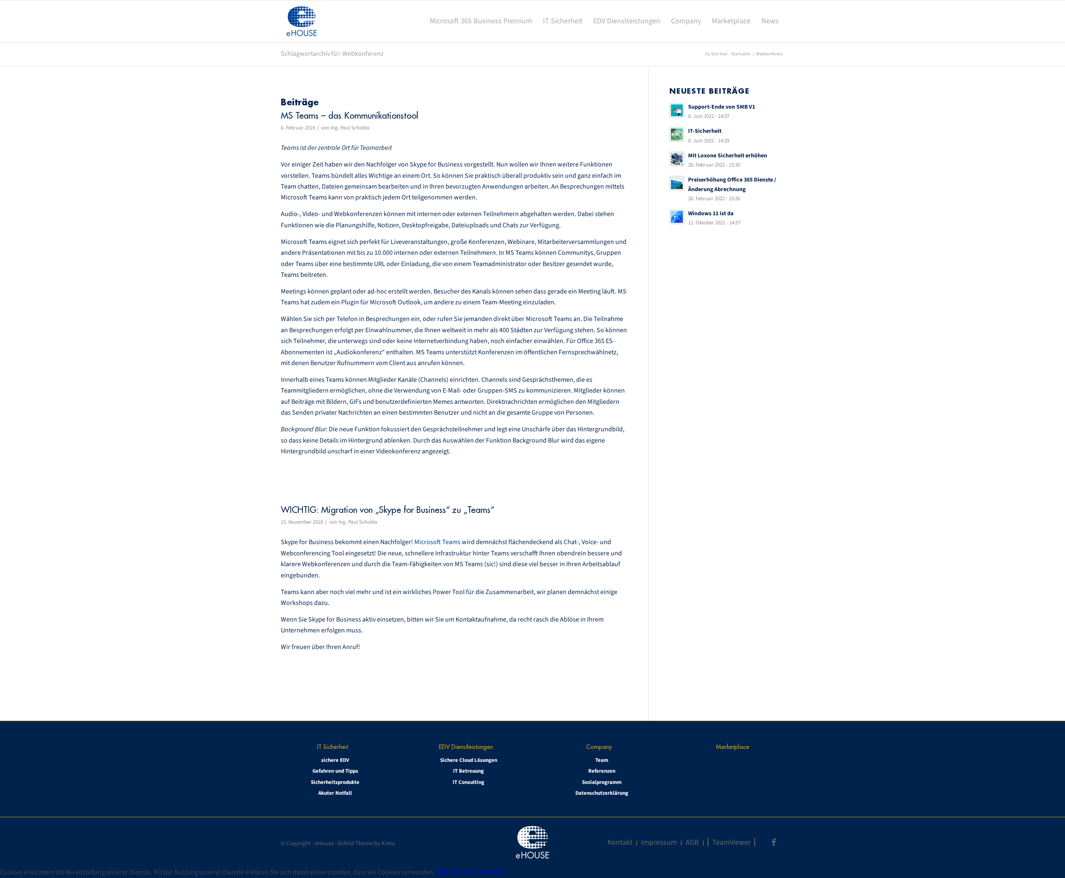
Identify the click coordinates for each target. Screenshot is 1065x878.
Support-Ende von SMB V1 (721, 107)
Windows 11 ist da (710, 213)
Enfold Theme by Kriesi (366, 843)
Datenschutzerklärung (601, 793)
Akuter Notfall (335, 793)
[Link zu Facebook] (774, 842)
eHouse (324, 843)
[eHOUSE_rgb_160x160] (301, 21)
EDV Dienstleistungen (466, 747)
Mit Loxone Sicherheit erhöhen (727, 155)
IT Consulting (468, 782)
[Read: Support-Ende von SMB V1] (676, 110)
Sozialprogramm (602, 782)
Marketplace (732, 747)
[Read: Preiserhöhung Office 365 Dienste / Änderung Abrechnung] (676, 183)
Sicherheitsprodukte (335, 782)
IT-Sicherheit (704, 131)
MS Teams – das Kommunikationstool (349, 115)
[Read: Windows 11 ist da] (676, 216)
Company (599, 747)
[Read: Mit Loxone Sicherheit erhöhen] (676, 159)
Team (601, 760)
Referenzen (601, 771)
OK (502, 872)
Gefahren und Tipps (335, 771)
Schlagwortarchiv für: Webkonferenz (332, 53)
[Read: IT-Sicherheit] (676, 134)
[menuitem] (480, 21)
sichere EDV (335, 760)
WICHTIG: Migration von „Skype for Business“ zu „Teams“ (387, 509)
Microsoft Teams (437, 542)
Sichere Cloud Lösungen (468, 760)
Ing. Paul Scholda (350, 128)
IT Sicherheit (332, 747)
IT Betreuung (468, 771)
